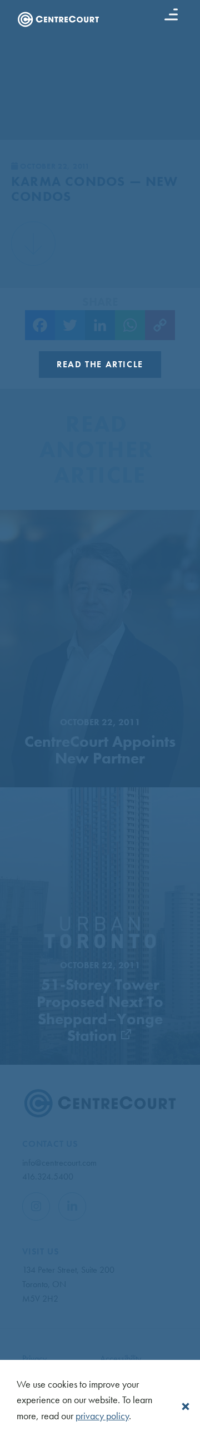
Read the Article (100, 364)
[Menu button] (171, 14)
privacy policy (102, 1415)
